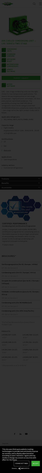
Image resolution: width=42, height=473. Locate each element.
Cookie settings (21, 463)
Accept (35, 463)
